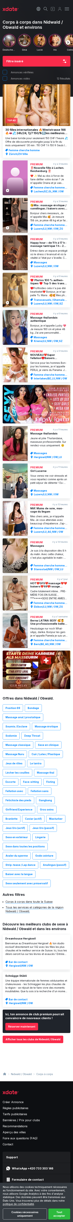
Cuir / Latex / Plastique (46, 754)
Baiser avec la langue (19, 874)
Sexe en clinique (48, 744)
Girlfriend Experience (18, 809)
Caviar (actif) (33, 818)
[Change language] (38, 8)
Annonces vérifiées (22, 72)
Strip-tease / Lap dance (20, 864)
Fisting (50, 781)
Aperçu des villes (14, 1132)
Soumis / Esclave (16, 726)
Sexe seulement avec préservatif (26, 883)
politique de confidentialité (18, 1203)
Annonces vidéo (20, 78)
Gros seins (47, 809)
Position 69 (12, 707)
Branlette (11, 818)
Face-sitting (31, 781)
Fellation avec (14, 791)
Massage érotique (46, 726)
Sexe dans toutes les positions (25, 846)
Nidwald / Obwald (21, 1074)
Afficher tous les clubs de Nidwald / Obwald (32, 1039)
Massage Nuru (14, 754)
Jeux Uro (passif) (43, 827)
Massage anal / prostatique (22, 717)
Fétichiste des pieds (18, 800)
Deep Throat (32, 735)
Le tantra (35, 763)
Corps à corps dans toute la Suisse (29, 901)
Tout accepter (59, 1214)
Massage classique (17, 744)
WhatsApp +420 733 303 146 (32, 1168)
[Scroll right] (68, 42)
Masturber (56, 818)
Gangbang (45, 800)
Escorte (10, 781)
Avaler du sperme (16, 855)
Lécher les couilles (17, 772)
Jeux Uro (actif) (15, 827)
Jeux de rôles (14, 763)
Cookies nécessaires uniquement (24, 1214)
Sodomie (11, 735)
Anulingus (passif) (54, 864)
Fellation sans (40, 791)
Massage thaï (45, 772)
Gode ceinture (44, 855)
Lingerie (40, 837)
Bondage (33, 707)
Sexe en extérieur (16, 837)
